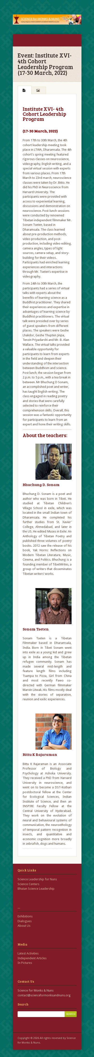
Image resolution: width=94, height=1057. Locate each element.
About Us (24, 925)
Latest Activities (28, 953)
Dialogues (25, 921)
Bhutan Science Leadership (36, 888)
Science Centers (28, 884)
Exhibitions (25, 916)
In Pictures (25, 963)
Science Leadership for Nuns (37, 879)
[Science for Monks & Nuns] (47, 19)
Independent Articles (32, 958)
